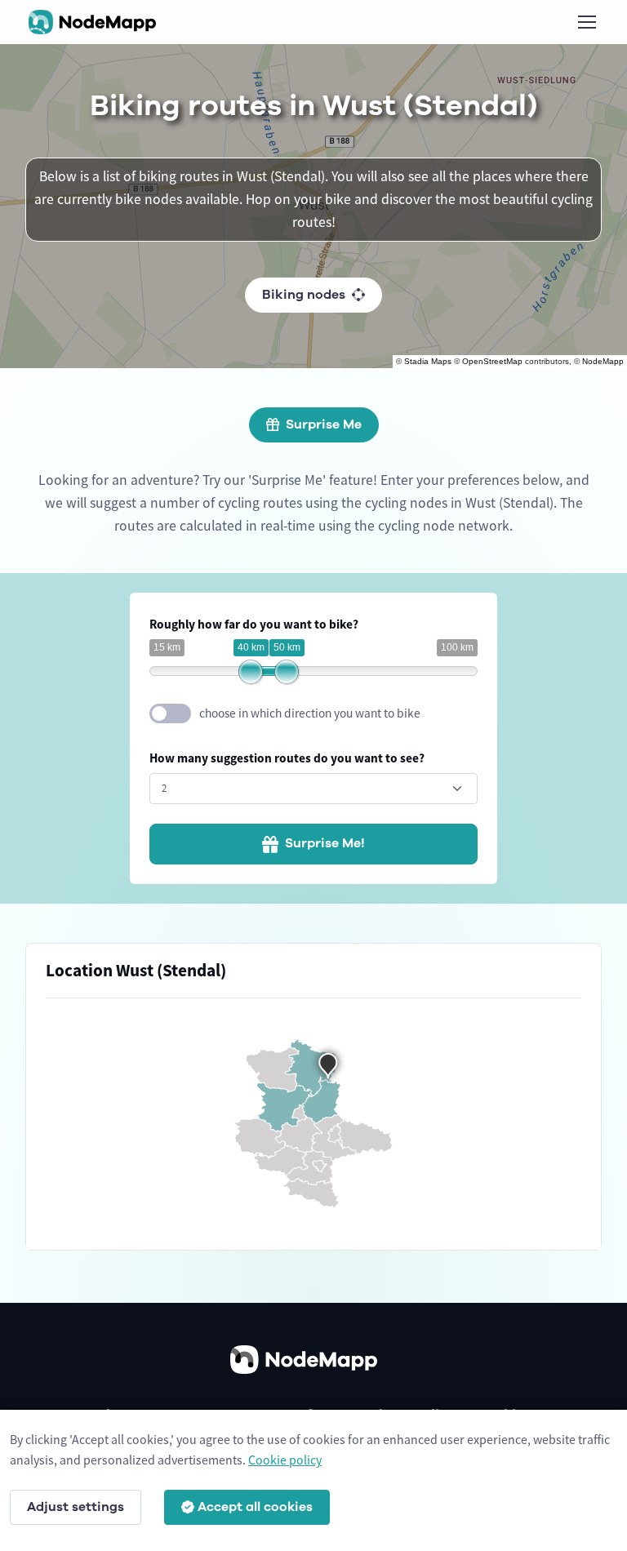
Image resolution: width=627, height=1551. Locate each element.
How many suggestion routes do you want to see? (287, 758)
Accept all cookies (255, 1507)
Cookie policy (285, 1459)
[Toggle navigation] (586, 22)
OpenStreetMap (492, 361)
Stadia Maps (427, 361)
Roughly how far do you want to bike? (253, 624)
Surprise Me (324, 424)
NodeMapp (603, 361)
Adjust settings (75, 1507)
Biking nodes (303, 295)
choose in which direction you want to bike (309, 713)
